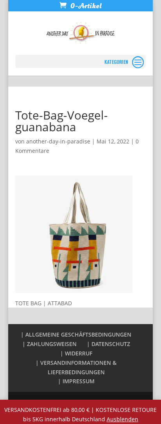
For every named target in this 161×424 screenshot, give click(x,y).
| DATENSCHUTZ (108, 344)
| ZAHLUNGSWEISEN (49, 344)
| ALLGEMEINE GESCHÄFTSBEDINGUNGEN (76, 334)
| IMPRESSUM (76, 381)
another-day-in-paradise (58, 141)
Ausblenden (122, 419)
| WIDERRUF (76, 353)
